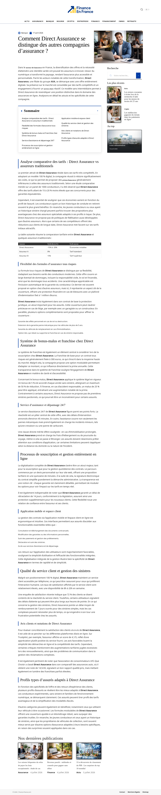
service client (48, 89)
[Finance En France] (80, 9)
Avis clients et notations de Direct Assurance (75, 131)
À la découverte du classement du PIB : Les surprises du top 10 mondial (88, 765)
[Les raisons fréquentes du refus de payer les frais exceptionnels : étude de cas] (30, 751)
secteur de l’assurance (34, 68)
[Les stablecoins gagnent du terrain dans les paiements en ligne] (114, 114)
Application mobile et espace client (75, 118)
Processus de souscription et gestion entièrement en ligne (37, 146)
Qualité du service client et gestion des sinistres (77, 124)
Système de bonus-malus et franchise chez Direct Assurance (39, 134)
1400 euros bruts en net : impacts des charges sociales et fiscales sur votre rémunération (123, 143)
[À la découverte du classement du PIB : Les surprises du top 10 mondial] (89, 751)
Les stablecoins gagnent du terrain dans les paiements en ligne (132, 116)
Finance (51, 772)
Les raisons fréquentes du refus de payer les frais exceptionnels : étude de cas (30, 765)
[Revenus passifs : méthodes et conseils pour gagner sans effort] (59, 751)
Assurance (23, 772)
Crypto (126, 109)
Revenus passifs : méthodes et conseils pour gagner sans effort (59, 765)
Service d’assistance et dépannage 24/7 (38, 140)
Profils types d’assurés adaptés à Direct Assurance (77, 139)
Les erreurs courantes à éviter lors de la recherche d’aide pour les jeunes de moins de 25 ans (133, 96)
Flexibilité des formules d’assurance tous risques (38, 126)
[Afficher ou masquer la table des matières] (68, 111)
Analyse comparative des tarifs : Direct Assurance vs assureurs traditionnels (38, 119)
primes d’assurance (69, 180)
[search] (142, 9)
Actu (78, 772)
